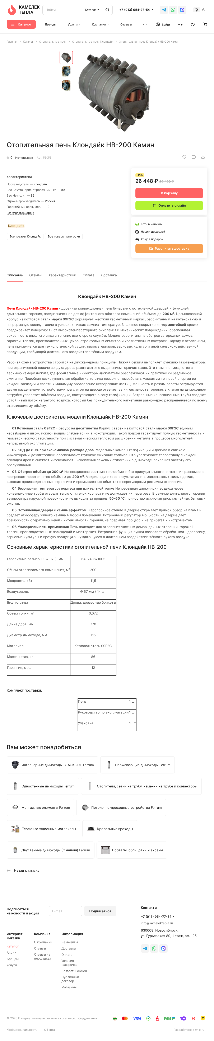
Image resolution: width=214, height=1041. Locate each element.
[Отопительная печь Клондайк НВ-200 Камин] (114, 92)
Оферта (49, 1029)
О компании (43, 942)
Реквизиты (69, 942)
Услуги (12, 965)
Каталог (13, 946)
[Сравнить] (194, 157)
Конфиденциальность (22, 1029)
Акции (11, 953)
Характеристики (62, 275)
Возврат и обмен (74, 971)
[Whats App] (173, 10)
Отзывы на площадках (42, 956)
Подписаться (100, 911)
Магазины (68, 987)
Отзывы (35, 275)
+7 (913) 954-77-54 (134, 10)
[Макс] (182, 10)
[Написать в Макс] (163, 948)
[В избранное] (184, 157)
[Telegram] (164, 10)
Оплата (88, 275)
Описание (15, 275)
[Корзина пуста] (205, 24)
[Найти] (107, 10)
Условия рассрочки (69, 963)
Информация (72, 934)
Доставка (109, 275)
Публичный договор (70, 979)
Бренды (13, 959)
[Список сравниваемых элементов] (180, 24)
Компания (42, 934)
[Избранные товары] (193, 24)
